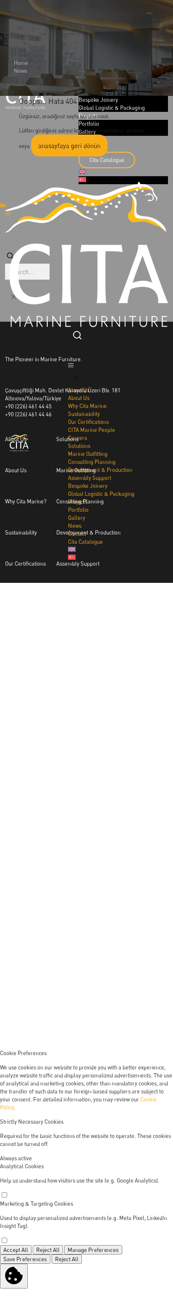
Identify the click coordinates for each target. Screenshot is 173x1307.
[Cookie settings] (14, 1276)
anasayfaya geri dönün (69, 145)
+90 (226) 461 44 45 (28, 406)
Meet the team (22, 594)
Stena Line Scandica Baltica (38, 750)
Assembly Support (78, 563)
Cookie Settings (149, 961)
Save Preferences (25, 1259)
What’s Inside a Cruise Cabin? (39, 843)
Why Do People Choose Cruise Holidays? (53, 905)
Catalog (140, 843)
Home (21, 62)
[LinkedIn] (136, 1011)
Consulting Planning (80, 501)
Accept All (15, 1249)
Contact (140, 874)
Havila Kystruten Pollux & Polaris (44, 688)
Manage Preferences (93, 1249)
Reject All (48, 1249)
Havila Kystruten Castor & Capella (45, 719)
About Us (15, 470)
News (20, 70)
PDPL (137, 937)
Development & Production (88, 532)
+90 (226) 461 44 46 (28, 414)
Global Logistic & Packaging (89, 625)
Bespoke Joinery (76, 594)
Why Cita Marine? (25, 501)
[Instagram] (136, 986)
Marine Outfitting (76, 470)
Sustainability (21, 532)
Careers (14, 625)
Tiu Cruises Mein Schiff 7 (34, 781)
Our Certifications (25, 563)
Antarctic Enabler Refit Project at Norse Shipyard (63, 874)
